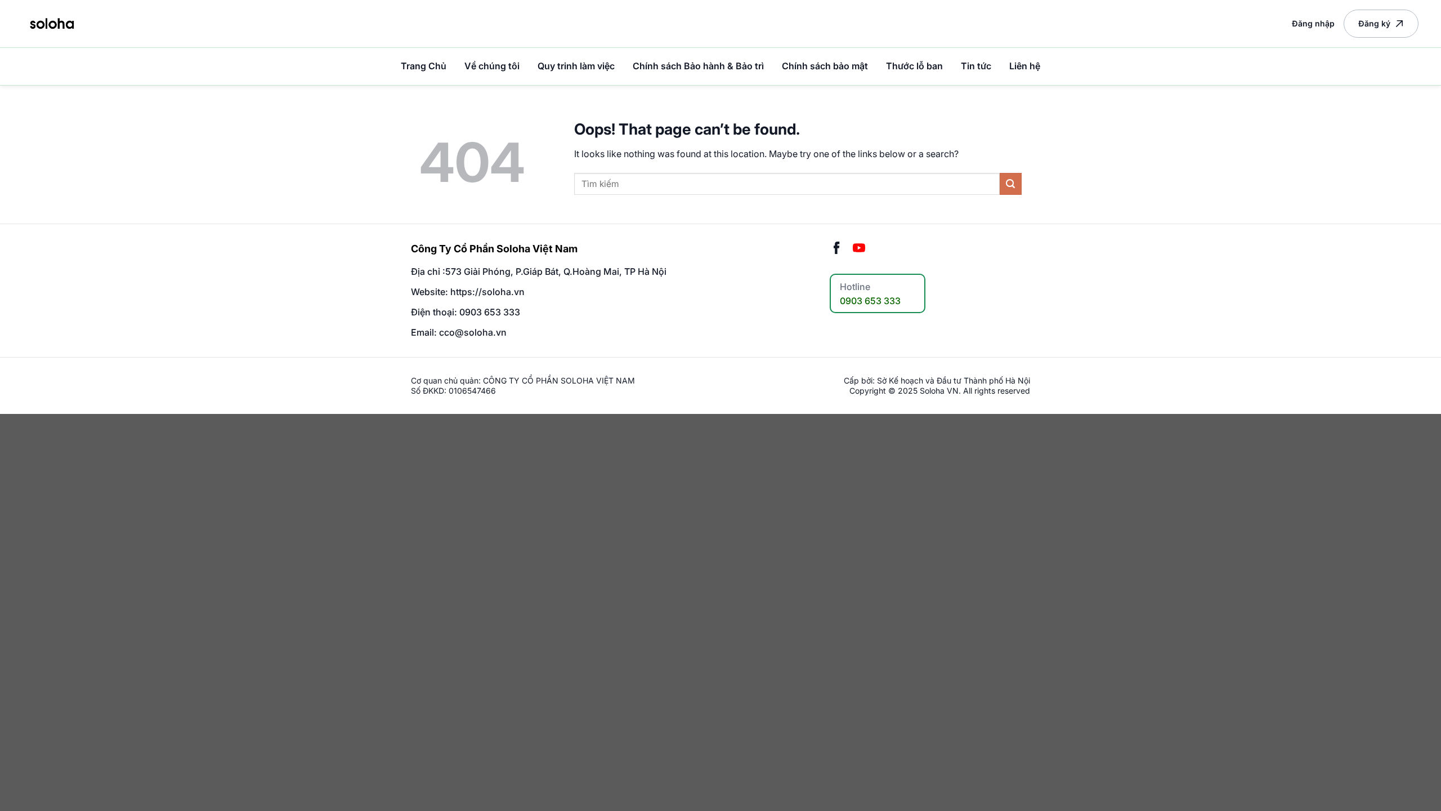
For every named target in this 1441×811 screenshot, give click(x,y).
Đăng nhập (1313, 23)
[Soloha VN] (52, 23)
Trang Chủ (423, 66)
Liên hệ (1024, 66)
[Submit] (1011, 184)
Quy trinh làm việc (576, 66)
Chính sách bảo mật (825, 66)
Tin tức (976, 66)
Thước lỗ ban (914, 66)
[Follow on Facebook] (836, 249)
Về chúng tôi (492, 66)
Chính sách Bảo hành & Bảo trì (698, 66)
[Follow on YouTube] (859, 249)
